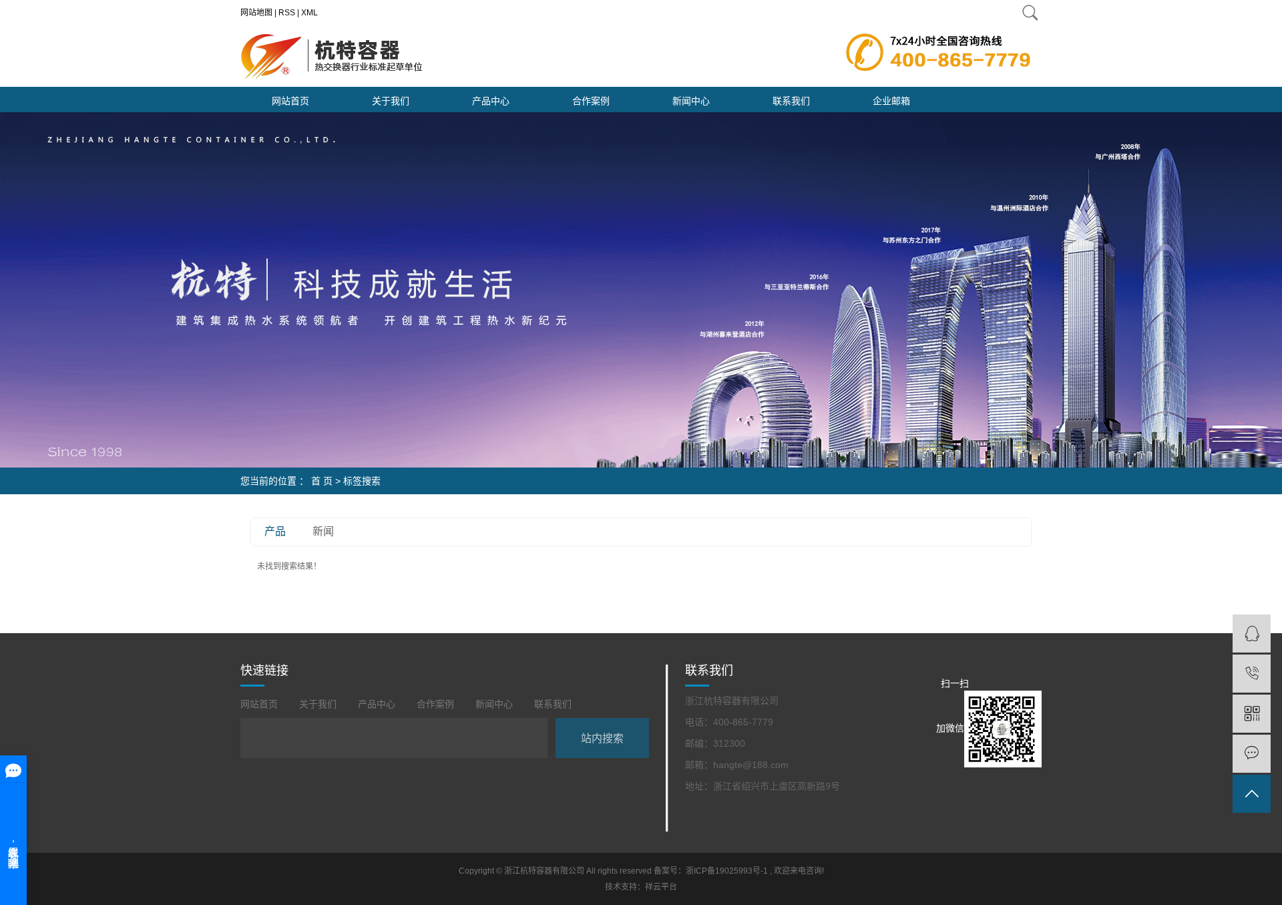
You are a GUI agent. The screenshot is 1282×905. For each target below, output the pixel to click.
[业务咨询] (1252, 633)
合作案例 (591, 101)
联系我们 (791, 101)
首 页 (322, 481)
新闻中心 (691, 101)
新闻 (323, 531)
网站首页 (290, 101)
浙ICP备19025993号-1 (727, 871)
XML (309, 12)
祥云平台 (661, 887)
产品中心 (490, 101)
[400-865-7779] (1252, 674)
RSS (286, 12)
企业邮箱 (891, 101)
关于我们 (390, 101)
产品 (275, 531)
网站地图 (256, 12)
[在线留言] (1252, 754)
